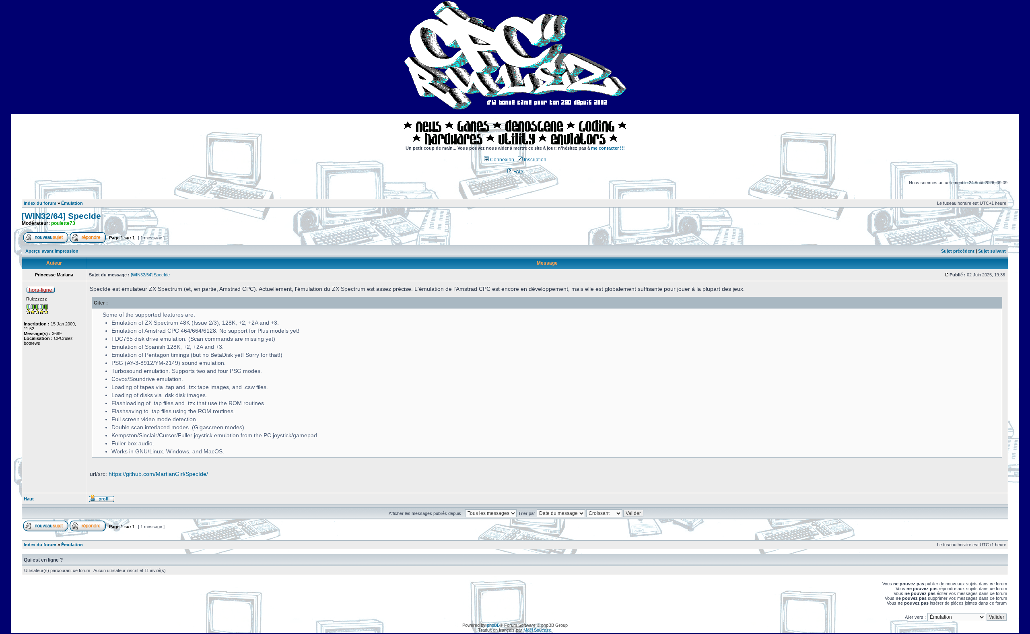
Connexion (501, 160)
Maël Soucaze (537, 630)
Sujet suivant (992, 251)
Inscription (534, 160)
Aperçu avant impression (51, 251)
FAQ (517, 172)
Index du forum (40, 203)
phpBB (493, 625)
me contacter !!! (608, 148)
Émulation (72, 203)
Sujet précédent (957, 251)
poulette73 (63, 223)
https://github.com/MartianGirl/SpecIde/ (158, 474)
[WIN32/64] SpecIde (61, 216)
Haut (29, 498)
